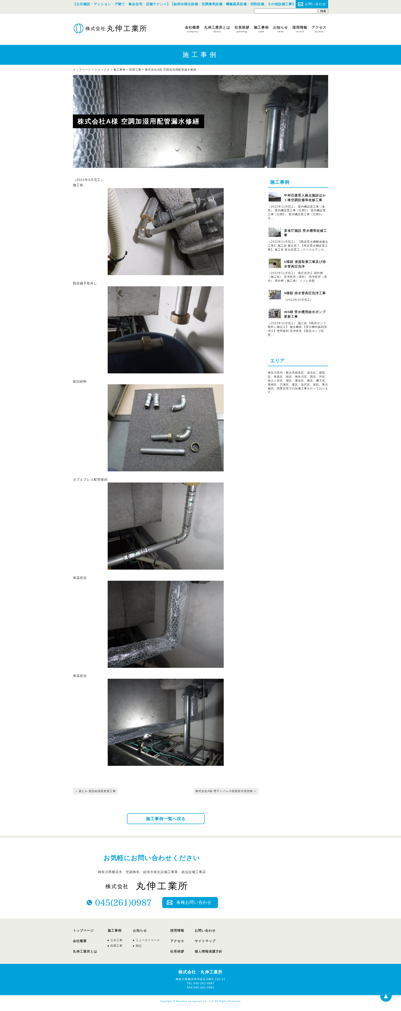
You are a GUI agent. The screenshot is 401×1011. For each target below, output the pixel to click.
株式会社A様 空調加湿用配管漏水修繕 (170, 69)
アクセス (319, 29)
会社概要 (192, 29)
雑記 (139, 945)
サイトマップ (205, 941)
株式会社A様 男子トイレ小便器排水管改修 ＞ (226, 791)
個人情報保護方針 (209, 951)
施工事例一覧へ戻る (166, 818)
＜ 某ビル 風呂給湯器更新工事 (95, 791)
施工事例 (261, 29)
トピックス (102, 69)
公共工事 (116, 940)
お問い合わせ (315, 4)
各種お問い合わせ (194, 902)
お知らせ (280, 29)
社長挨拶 (242, 29)
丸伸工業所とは (217, 29)
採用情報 (299, 29)
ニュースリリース (148, 940)
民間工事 (135, 69)
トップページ (83, 930)
